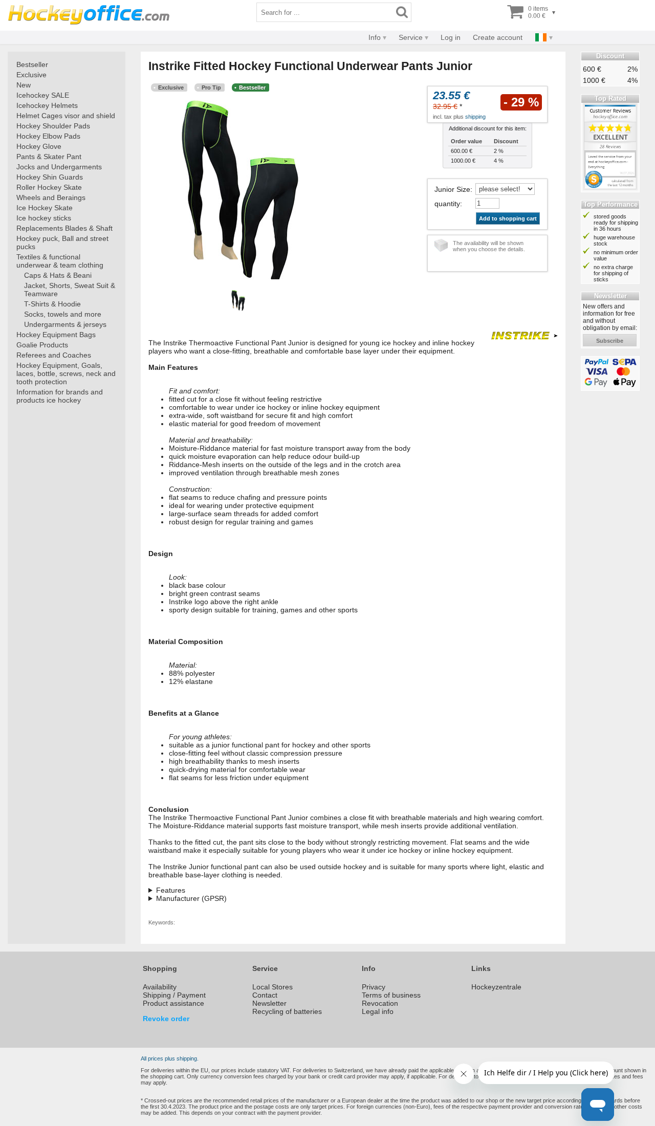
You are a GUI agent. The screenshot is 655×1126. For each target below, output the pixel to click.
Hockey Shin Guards (49, 177)
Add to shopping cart (508, 218)
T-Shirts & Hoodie (52, 304)
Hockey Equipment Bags (56, 334)
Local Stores (272, 987)
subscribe (609, 341)
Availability (160, 987)
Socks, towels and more (62, 314)
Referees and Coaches (53, 355)
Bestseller (32, 64)
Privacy (373, 987)
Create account (497, 37)
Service (411, 37)
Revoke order (166, 1018)
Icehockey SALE (42, 95)
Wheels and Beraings (50, 197)
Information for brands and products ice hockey (59, 396)
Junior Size (452, 189)
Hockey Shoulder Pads (53, 126)
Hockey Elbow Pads (48, 136)
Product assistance (173, 1003)
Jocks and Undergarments (59, 167)
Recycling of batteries (287, 1011)
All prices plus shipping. (170, 1058)
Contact (264, 995)
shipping (475, 117)
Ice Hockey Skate (44, 208)
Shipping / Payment (174, 995)
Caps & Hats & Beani (58, 275)
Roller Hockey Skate (49, 187)
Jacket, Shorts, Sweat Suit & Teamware (69, 289)
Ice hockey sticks (43, 218)
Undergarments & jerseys (65, 324)
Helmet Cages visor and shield (65, 116)
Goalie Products (42, 345)
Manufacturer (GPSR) (191, 898)
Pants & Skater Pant (48, 156)
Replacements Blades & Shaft (64, 228)
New (23, 85)
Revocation (380, 1003)
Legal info (378, 1011)
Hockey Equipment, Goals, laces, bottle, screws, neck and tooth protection (66, 373)
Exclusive (31, 75)
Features (170, 890)
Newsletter (269, 1003)
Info (374, 37)
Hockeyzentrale (496, 987)
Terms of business (391, 995)
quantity (447, 204)
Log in (451, 37)
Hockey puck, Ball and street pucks (62, 242)
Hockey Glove (38, 146)
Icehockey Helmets (47, 105)
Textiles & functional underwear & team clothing (59, 261)
